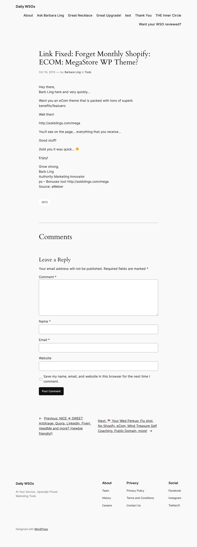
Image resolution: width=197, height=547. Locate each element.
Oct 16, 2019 (47, 72)
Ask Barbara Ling (50, 15)
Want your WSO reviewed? (160, 24)
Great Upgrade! (108, 15)
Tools (88, 72)
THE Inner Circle (168, 15)
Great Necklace (80, 15)
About (28, 15)
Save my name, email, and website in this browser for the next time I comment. (96, 378)
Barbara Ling (73, 72)
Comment (48, 277)
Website (45, 358)
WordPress (41, 529)
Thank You (143, 15)
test (128, 15)
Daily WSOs (25, 6)
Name (45, 321)
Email (44, 340)
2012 (45, 202)
